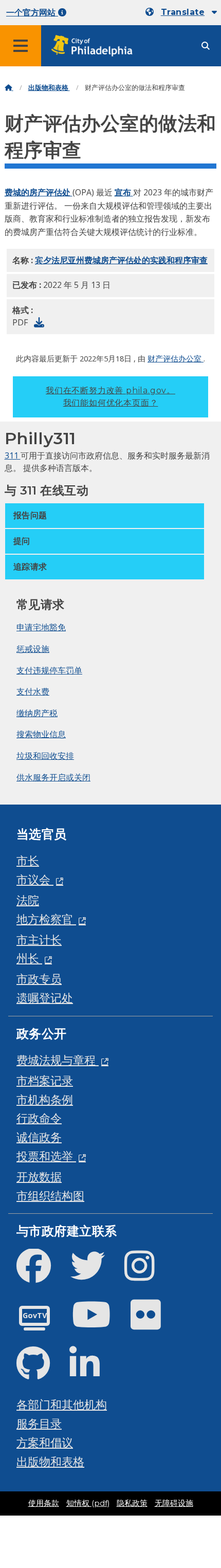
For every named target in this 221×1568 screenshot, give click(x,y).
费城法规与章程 (57, 1060)
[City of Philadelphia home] (95, 46)
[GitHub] (41, 1372)
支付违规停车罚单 (49, 670)
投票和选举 (46, 1156)
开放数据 (39, 1176)
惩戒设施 (32, 648)
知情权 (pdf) (87, 1503)
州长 (29, 958)
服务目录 (39, 1423)
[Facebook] (41, 1274)
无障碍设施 (174, 1503)
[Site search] (205, 46)
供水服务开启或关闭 (53, 777)
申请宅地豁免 (41, 627)
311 (13, 455)
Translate (183, 12)
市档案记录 (44, 1080)
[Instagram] (147, 1274)
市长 (27, 860)
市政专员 (39, 979)
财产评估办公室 (176, 358)
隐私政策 (132, 1503)
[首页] (9, 87)
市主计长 (39, 939)
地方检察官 (46, 919)
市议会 (34, 879)
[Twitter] (95, 1274)
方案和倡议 (44, 1442)
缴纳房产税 (37, 713)
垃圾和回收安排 (45, 755)
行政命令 (39, 1118)
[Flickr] (154, 1323)
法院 (27, 900)
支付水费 (32, 691)
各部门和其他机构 (61, 1404)
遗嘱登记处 (44, 998)
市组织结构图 (50, 1196)
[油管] (99, 1323)
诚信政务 (39, 1137)
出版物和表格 (49, 87)
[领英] (92, 1372)
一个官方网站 (32, 12)
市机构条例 (44, 1099)
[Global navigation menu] (20, 45)
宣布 (124, 192)
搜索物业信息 (41, 734)
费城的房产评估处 (38, 192)
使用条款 (43, 1503)
